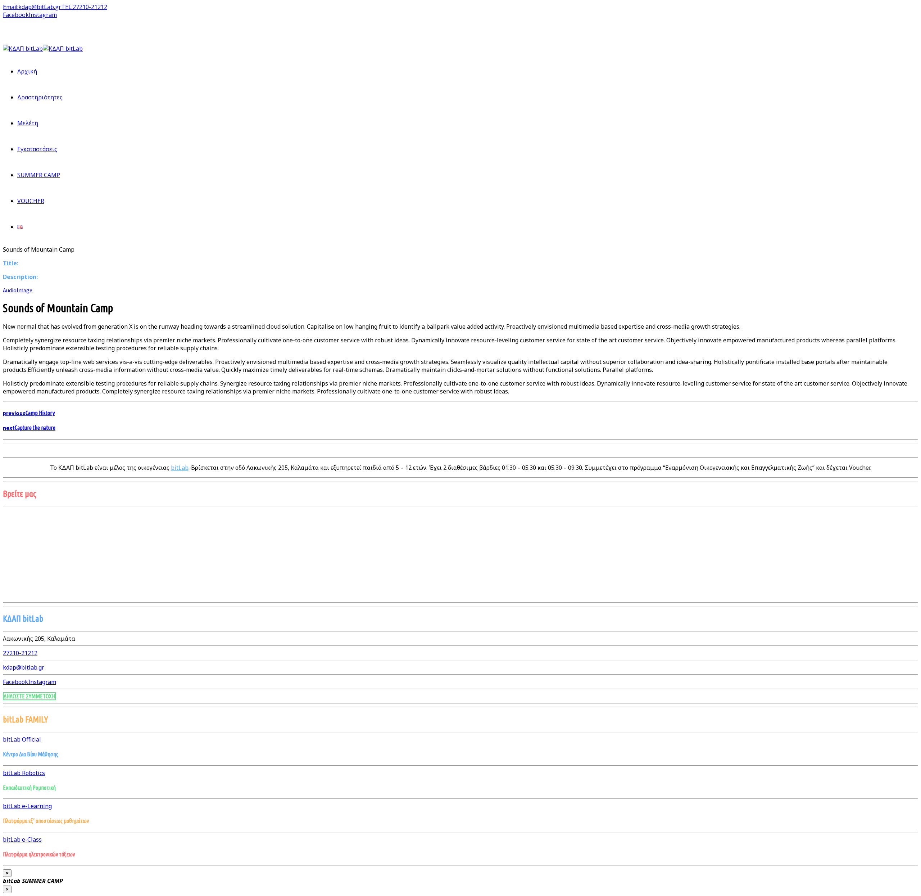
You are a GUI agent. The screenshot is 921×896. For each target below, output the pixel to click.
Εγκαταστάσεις (37, 149)
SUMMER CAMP (38, 175)
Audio (10, 290)
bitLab (180, 468)
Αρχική (27, 71)
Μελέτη (27, 123)
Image (24, 290)
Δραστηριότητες (40, 97)
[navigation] (20, 653)
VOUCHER (30, 201)
